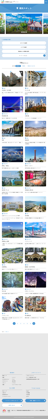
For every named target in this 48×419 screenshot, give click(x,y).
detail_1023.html (12, 283)
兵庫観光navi (6, 2)
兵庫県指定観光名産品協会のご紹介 (32, 379)
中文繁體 (28, 392)
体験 (3, 384)
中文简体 (28, 394)
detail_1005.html (12, 208)
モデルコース (5, 381)
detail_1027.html (12, 108)
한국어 (27, 396)
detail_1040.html (12, 133)
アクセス (14, 382)
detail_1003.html (35, 234)
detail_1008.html (35, 157)
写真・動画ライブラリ (35, 400)
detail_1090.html (35, 133)
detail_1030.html (35, 182)
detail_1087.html (35, 83)
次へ (33, 323)
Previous (3, 24)
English (27, 391)
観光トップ (5, 375)
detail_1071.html (12, 259)
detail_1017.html (12, 234)
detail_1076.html (12, 182)
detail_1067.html (12, 308)
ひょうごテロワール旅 (15, 2)
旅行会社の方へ (5, 394)
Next (45, 24)
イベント (14, 377)
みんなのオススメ (6, 379)
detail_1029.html (35, 283)
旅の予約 (14, 381)
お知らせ (4, 392)
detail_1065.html (35, 208)
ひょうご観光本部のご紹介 (31, 377)
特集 (3, 377)
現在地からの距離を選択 (23, 51)
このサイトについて (30, 375)
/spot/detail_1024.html (24, 24)
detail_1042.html (35, 259)
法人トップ (5, 391)
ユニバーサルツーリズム (16, 384)
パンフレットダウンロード (11, 400)
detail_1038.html (35, 308)
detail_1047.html (12, 83)
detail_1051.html (35, 108)
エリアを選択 (24, 47)
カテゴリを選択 (23, 43)
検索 (44, 55)
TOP (3, 331)
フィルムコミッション (7, 396)
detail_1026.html (12, 157)
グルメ (13, 379)
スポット (4, 382)
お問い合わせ (12, 405)
